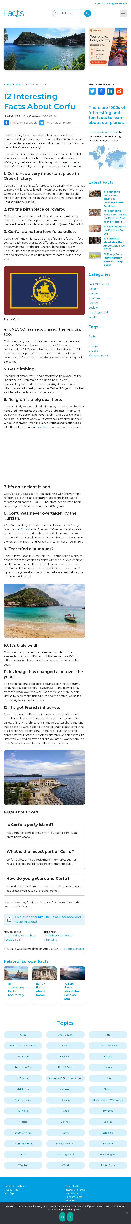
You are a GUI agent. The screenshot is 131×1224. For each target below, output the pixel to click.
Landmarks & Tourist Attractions (65, 1078)
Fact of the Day (99, 284)
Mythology (65, 1089)
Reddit (119, 91)
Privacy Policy (11, 1189)
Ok (62, 1217)
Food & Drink (65, 1067)
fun (70, 162)
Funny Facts (72, 1186)
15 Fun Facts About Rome (40, 989)
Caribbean (65, 1045)
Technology (107, 1132)
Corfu (92, 336)
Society (93, 307)
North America (23, 1100)
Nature (93, 293)
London (108, 1078)
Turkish (26, 529)
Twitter (92, 91)
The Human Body (23, 1143)
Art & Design (65, 1034)
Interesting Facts (75, 1189)
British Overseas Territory (23, 1045)
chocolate (41, 427)
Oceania (65, 1100)
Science (94, 303)
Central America (108, 1045)
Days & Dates (23, 1056)
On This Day (23, 1111)
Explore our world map (104, 132)
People (65, 1111)
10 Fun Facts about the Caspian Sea (71, 991)
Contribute (101, 3)
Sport (65, 1132)
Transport (108, 1143)
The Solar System (65, 1143)
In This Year (23, 1078)
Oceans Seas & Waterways (108, 1100)
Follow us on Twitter (59, 122)
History (93, 288)
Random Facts (74, 1197)
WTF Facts (71, 1200)
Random (94, 298)
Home (7, 84)
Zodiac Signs (108, 1165)
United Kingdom (108, 1154)
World (93, 317)
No (70, 1217)
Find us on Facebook (23, 122)
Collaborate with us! (14, 1186)
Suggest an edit (117, 3)
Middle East (23, 1089)
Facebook (101, 91)
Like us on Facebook (59, 917)
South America (23, 1132)
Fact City (14, 13)
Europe (17, 84)
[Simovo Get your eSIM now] (108, 65)
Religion (23, 1121)
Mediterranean (98, 355)
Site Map (9, 1193)
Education (65, 1056)
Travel (23, 1154)
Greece (93, 350)
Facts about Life (75, 1193)
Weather (23, 1165)
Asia (108, 1034)
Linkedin (110, 91)
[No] (127, 1213)
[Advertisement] (44, 456)
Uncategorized (98, 312)
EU (90, 341)
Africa (23, 1034)
